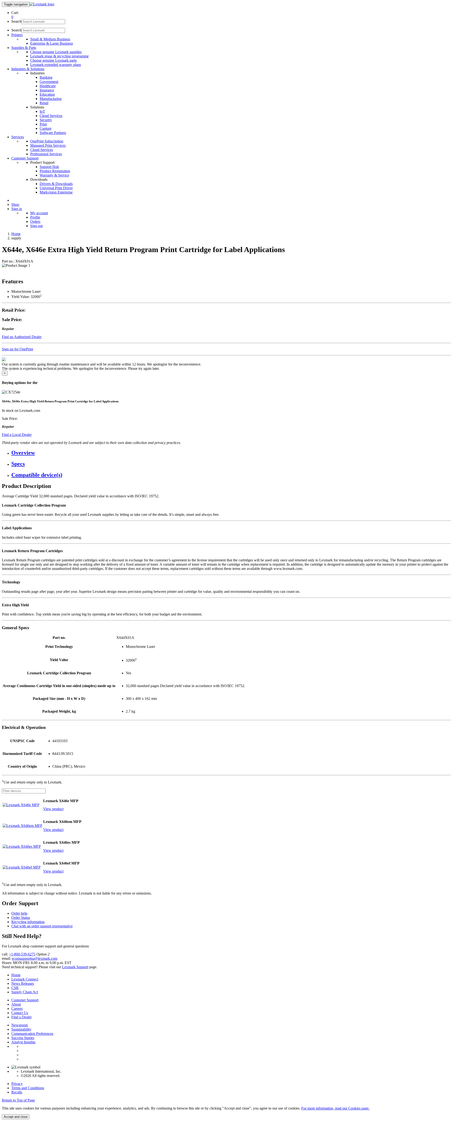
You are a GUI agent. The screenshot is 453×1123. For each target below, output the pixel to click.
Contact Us (19, 1013)
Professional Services (46, 154)
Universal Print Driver (56, 188)
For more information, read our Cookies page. (335, 1108)
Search (16, 21)
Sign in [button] (16, 209)
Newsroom (19, 1025)
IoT (42, 111)
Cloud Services (51, 116)
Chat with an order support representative (42, 926)
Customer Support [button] (24, 158)
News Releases (22, 983)
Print (43, 124)
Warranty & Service (54, 175)
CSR (15, 988)
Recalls (16, 1092)
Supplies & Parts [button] (23, 48)
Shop (15, 204)
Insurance (47, 90)
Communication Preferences (32, 1034)
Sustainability (21, 1029)
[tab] (231, 453)
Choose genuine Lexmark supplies (56, 52)
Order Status (20, 918)
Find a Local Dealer (17, 435)
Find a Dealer (21, 1017)
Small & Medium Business (50, 39)
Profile (35, 217)
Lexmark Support (75, 967)
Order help (19, 913)
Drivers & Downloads (56, 184)
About (16, 1004)
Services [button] (17, 137)
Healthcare (48, 86)
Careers (17, 1009)
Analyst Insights (23, 1042)
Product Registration (55, 171)
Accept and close (16, 1117)
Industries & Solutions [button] (27, 69)
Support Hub (49, 167)
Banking (46, 77)
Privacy (17, 1084)
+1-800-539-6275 (22, 954)
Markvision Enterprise (56, 192)
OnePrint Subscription (46, 141)
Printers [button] (17, 35)
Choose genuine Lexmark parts (53, 60)
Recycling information (28, 922)
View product (53, 809)
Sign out (36, 226)
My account (39, 213)
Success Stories (22, 1038)
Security (46, 120)
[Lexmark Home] (41, 4)
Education (47, 94)
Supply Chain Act (24, 992)
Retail (44, 103)
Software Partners (53, 133)
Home (16, 234)
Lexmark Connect (24, 979)
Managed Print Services (48, 145)
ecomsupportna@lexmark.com (34, 958)
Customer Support (24, 1000)
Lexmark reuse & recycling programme (59, 56)
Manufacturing (51, 99)
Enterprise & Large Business (51, 43)
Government (49, 82)
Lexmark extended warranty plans (55, 65)
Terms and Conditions (27, 1088)
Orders (35, 221)
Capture (45, 128)
